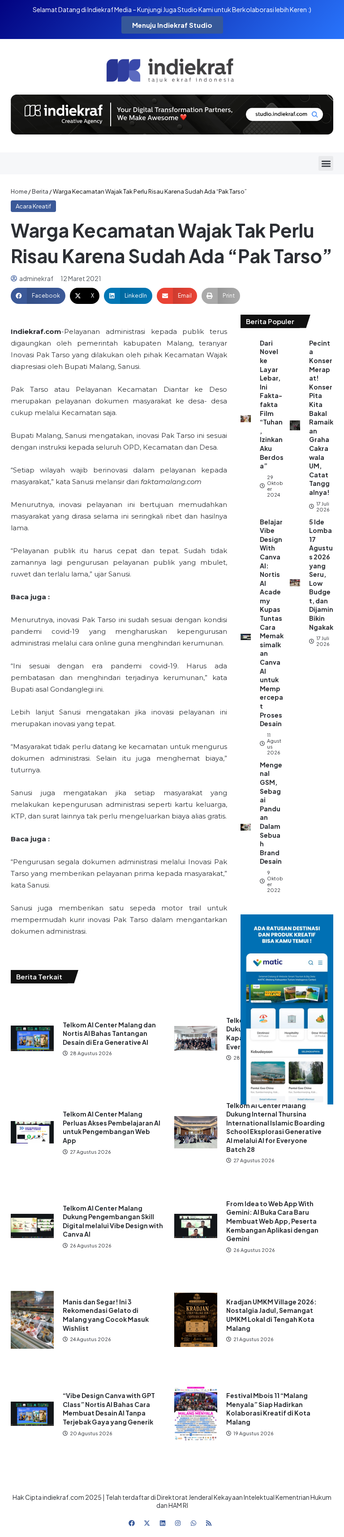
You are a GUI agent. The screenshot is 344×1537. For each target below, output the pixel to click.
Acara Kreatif (33, 206)
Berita (40, 191)
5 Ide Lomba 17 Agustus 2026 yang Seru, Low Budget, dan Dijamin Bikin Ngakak (321, 574)
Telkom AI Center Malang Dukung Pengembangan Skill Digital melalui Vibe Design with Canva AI (113, 1221)
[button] (325, 163)
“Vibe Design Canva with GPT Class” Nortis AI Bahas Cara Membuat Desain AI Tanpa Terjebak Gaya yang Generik (109, 1408)
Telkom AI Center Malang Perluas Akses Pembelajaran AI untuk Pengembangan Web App (111, 1127)
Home (19, 191)
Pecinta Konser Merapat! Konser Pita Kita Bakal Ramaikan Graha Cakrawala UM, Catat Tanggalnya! (321, 417)
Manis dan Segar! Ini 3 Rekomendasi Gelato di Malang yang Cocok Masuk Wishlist (106, 1315)
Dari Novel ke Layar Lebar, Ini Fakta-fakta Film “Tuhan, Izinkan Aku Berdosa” (272, 404)
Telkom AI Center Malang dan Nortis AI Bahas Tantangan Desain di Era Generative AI (109, 1033)
